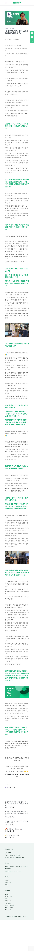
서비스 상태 (8, 910)
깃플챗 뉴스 (8, 901)
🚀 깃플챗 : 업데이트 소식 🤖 (13, 829)
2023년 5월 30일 (9, 831)
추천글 (6, 898)
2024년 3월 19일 (9, 817)
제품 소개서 (8, 903)
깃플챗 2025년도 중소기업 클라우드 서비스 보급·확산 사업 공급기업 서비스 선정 (16, 803)
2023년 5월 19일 (9, 837)
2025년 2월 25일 (9, 807)
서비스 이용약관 (9, 907)
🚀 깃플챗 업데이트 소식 (12, 835)
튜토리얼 (7, 894)
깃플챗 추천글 (8, 28)
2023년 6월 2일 (9, 825)
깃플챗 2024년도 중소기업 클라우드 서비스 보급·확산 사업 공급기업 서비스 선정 (16, 813)
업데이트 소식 (8, 896)
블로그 (13, 28)
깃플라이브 (8, 882)
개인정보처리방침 (9, 905)
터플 (6, 885)
